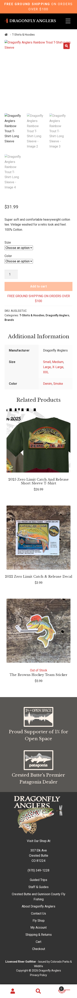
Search (38, 991)
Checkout (38, 949)
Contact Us (38, 913)
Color (8, 256)
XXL (46, 372)
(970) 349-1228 (38, 870)
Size (8, 242)
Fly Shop (39, 920)
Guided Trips (38, 880)
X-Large (57, 367)
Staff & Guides (38, 887)
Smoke (58, 384)
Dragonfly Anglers (57, 315)
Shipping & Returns (38, 935)
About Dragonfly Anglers (38, 906)
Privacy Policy (38, 975)
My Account (38, 927)
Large (47, 367)
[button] (66, 46)
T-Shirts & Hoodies (31, 315)
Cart (38, 942)
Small (47, 362)
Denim (47, 384)
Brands (9, 319)
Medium (57, 362)
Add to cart (38, 286)
